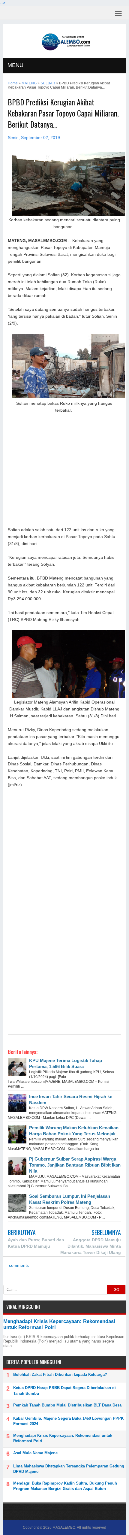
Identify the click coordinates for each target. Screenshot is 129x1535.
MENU (15, 65)
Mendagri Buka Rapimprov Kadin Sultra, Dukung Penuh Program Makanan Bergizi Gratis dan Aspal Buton (65, 1486)
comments (18, 1265)
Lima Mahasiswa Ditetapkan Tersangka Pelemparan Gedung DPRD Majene (68, 1469)
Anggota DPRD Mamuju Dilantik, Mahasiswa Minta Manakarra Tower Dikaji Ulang (90, 1246)
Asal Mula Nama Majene (35, 1453)
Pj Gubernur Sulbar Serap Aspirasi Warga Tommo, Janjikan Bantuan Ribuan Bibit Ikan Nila (75, 1164)
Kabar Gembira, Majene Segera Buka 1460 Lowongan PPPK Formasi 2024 (68, 1421)
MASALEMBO (63, 1527)
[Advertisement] (64, 470)
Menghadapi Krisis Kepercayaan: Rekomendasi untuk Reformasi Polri (62, 1438)
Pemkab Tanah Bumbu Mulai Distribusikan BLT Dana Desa (67, 1405)
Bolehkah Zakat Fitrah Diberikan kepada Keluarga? (60, 1374)
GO (116, 1290)
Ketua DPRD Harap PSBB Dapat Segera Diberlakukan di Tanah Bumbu (64, 1390)
